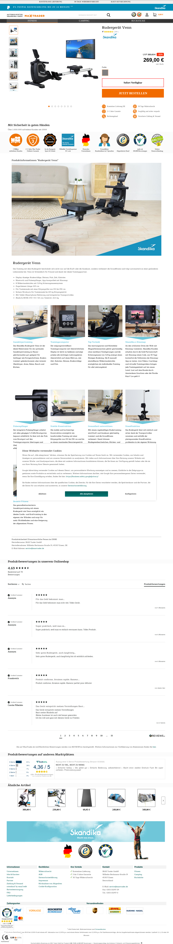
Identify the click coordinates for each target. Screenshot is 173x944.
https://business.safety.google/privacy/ (82, 476)
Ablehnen (42, 494)
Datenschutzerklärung (77, 485)
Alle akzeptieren (86, 494)
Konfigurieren (130, 494)
